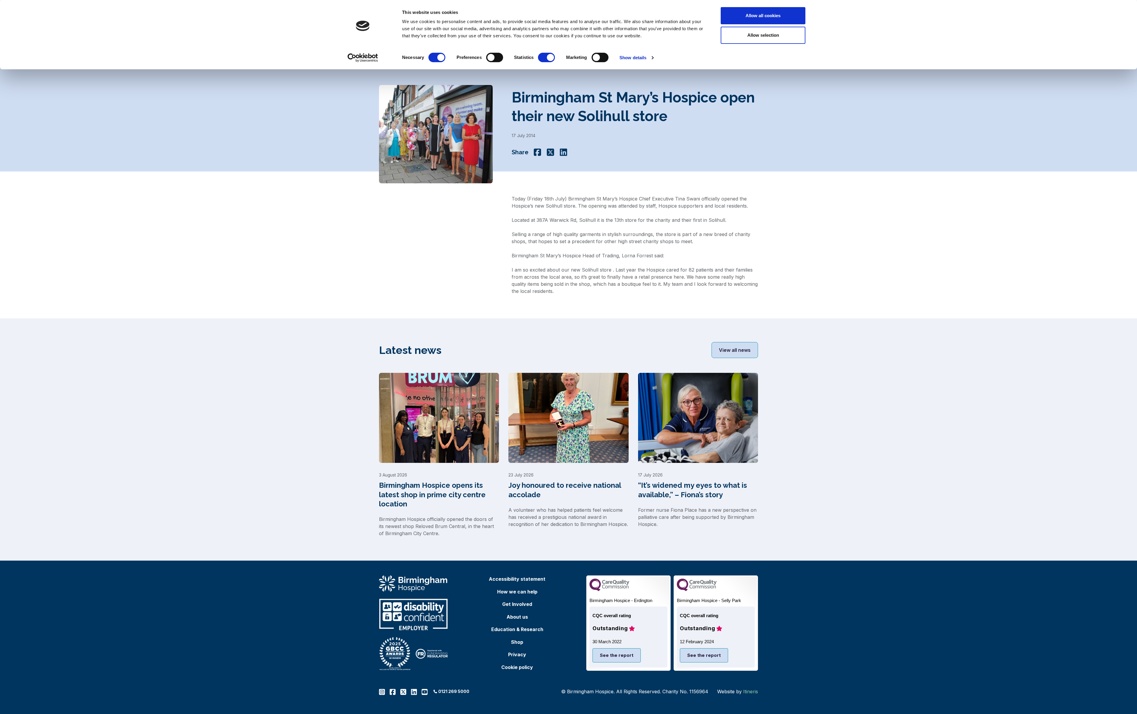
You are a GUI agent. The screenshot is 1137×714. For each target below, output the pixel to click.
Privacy (517, 654)
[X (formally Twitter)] (550, 152)
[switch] (494, 57)
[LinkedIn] (563, 152)
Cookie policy (517, 667)
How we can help (517, 592)
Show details (632, 57)
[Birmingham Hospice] (413, 583)
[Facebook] (537, 152)
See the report (616, 655)
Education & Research (517, 629)
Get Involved (517, 604)
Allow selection (763, 35)
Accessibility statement (517, 579)
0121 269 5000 (453, 691)
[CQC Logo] (609, 589)
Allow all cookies (763, 15)
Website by (737, 691)
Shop (517, 642)
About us (517, 617)
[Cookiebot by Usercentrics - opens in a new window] (363, 57)
